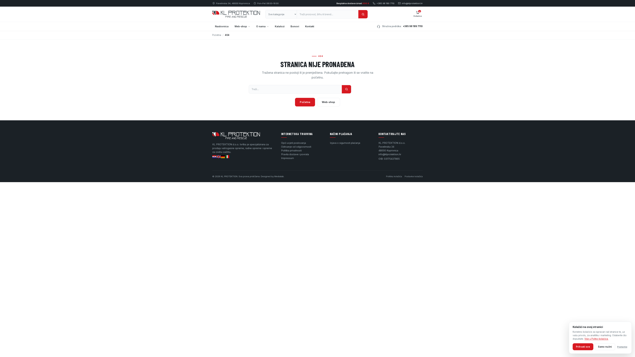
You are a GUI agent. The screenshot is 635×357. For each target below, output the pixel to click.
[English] (219, 156)
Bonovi (295, 26)
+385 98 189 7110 (385, 3)
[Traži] (363, 14)
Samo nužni (605, 346)
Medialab (279, 176)
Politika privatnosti (291, 150)
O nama (261, 26)
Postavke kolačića (414, 176)
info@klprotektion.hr (412, 3)
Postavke (622, 346)
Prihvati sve (583, 346)
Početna (216, 35)
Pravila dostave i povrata (295, 154)
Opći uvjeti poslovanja (293, 142)
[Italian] (227, 156)
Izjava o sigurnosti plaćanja (345, 142)
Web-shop (240, 26)
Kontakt (309, 26)
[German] (223, 156)
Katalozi (280, 26)
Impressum (287, 158)
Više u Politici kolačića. (596, 338)
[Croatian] (214, 156)
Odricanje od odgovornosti (296, 146)
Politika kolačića (394, 176)
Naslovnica (222, 26)
